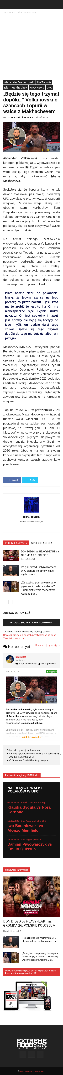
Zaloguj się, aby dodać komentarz (32, 622)
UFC (49, 87)
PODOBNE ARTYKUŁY (16, 543)
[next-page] (10, 602)
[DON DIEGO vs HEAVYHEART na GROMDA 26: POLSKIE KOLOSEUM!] (11, 555)
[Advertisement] (31, 47)
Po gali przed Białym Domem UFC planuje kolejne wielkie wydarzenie (38, 570)
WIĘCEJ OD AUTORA (41, 543)
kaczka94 (21, 656)
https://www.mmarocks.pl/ (31, 521)
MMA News (37, 87)
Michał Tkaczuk (21, 117)
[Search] (58, 4)
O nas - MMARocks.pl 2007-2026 (32, 1071)
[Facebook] (28, 528)
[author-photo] (31, 512)
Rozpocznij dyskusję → (47, 645)
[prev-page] (5, 602)
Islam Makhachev (15, 87)
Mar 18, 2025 (12, 671)
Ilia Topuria (44, 82)
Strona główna (9, 12)
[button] (5, 4)
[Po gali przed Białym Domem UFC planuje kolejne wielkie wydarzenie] (11, 570)
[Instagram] (35, 528)
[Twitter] (40, 1054)
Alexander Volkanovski (27, 12)
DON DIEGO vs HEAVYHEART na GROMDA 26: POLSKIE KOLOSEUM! (40, 555)
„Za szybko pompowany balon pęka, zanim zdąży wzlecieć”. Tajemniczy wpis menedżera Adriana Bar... (40, 956)
